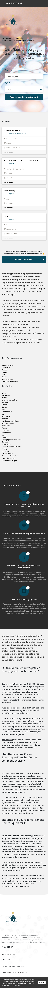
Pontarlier (6, 426)
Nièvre (4, 377)
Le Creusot (6, 416)
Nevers (4, 407)
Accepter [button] (41, 982)
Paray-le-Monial (8, 458)
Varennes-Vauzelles (10, 456)
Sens (3, 409)
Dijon (4, 393)
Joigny (4, 449)
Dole (3, 414)
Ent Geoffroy (9, 191)
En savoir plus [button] (16, 985)
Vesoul (4, 428)
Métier (8, 70)
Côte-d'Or (6, 367)
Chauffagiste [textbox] (12, 76)
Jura (3, 374)
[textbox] (24, 89)
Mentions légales (9, 954)
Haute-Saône (7, 379)
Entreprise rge (20, 133)
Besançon (6, 395)
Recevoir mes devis (23, 259)
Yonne (4, 372)
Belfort (4, 398)
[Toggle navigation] (44, 21)
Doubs (4, 370)
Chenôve (5, 430)
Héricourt (5, 442)
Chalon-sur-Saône (9, 400)
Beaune (5, 419)
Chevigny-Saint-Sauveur (12, 440)
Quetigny (5, 451)
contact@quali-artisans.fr (18, 972)
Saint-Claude (7, 453)
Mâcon (4, 405)
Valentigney (6, 444)
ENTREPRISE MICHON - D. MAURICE (21, 160)
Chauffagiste (9, 133)
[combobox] (24, 76)
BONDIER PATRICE (13, 130)
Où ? (7, 83)
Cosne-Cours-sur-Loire (11, 446)
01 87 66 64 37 (14, 3)
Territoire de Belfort (10, 381)
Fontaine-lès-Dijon (9, 460)
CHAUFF (8, 216)
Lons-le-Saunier (8, 423)
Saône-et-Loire (8, 365)
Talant (4, 437)
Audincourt (6, 433)
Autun (4, 435)
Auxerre (5, 402)
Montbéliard (7, 412)
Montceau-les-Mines (10, 421)
